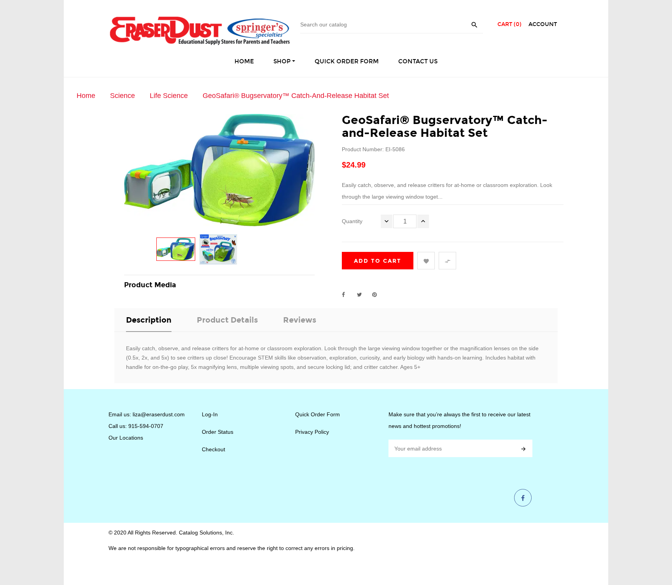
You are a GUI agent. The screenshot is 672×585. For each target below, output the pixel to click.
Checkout (213, 449)
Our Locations (125, 438)
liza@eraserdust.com (159, 414)
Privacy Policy (312, 432)
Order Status (217, 432)
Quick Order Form (317, 414)
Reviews (299, 320)
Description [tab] (149, 320)
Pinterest (378, 294)
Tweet (363, 294)
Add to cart (377, 261)
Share (348, 294)
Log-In (210, 414)
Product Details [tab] (227, 320)
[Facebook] (522, 498)
